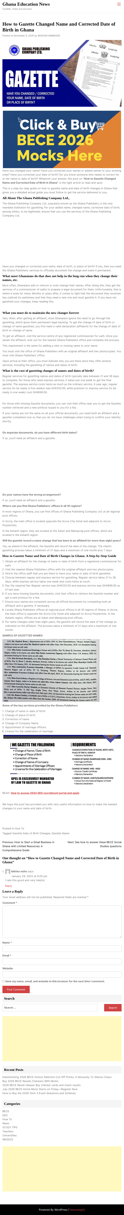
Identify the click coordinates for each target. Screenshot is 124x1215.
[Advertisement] (62, 241)
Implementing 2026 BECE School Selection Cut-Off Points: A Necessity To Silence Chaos (57, 1077)
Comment (9, 902)
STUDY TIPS (9, 1127)
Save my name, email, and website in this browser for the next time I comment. (55, 981)
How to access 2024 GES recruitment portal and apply (45, 793)
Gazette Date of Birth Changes (31, 833)
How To (19, 828)
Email (6, 955)
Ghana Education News (26, 4)
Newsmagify (77, 1209)
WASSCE (7, 1139)
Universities (9, 1135)
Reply (8, 885)
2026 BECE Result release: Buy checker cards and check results (41, 1085)
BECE (5, 1111)
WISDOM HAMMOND (49, 35)
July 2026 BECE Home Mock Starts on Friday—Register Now (40, 1089)
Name (7, 942)
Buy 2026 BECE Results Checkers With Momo (30, 1081)
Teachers (7, 1131)
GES (5, 1115)
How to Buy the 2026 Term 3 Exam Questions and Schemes (39, 1093)
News (5, 1123)
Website (7, 968)
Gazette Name (60, 833)
